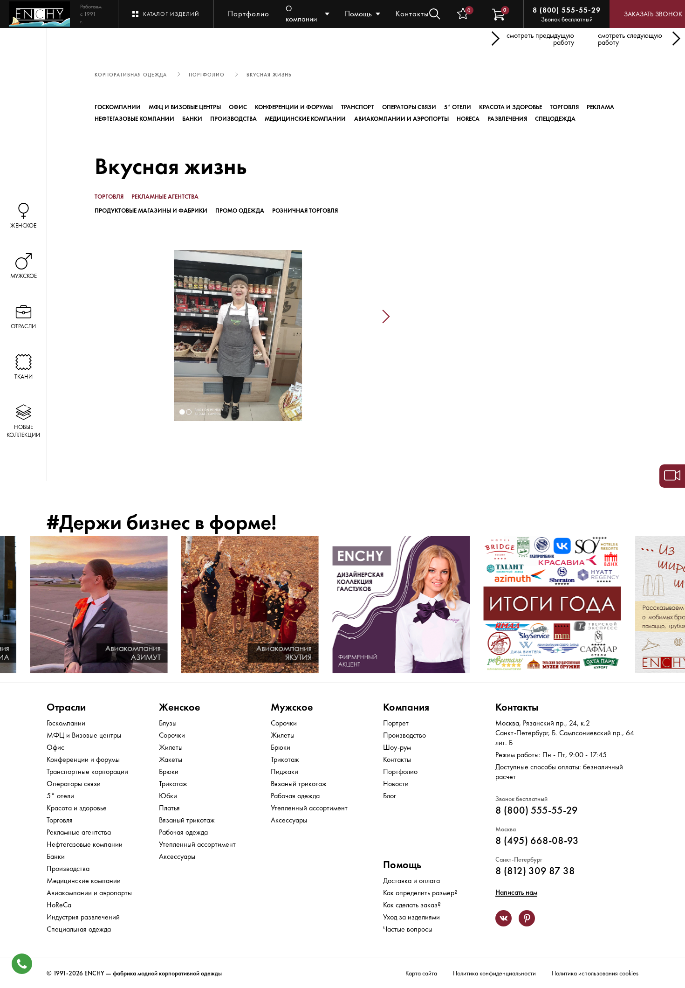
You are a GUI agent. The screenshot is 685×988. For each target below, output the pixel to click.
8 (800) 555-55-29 (567, 10)
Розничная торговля (305, 210)
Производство (404, 735)
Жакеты (170, 759)
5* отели (457, 107)
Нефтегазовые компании (134, 119)
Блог (389, 796)
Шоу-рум (397, 747)
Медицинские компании (305, 119)
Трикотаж (173, 783)
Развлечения (507, 119)
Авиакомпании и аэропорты (401, 119)
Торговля (564, 107)
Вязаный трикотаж (187, 820)
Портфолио (248, 13)
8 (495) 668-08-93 (537, 840)
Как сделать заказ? (412, 905)
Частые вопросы (407, 929)
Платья (169, 808)
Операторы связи (409, 107)
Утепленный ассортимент (197, 844)
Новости (396, 783)
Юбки (168, 796)
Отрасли (66, 707)
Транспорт (357, 107)
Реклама (600, 107)
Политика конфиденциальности (494, 973)
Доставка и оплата (411, 880)
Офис (238, 107)
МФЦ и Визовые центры (185, 107)
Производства (233, 119)
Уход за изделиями (411, 917)
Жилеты (171, 747)
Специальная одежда (79, 929)
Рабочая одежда (183, 832)
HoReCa (468, 119)
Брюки (168, 771)
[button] (89, 317)
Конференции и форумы (294, 107)
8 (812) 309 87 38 (535, 870)
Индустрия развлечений (83, 917)
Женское (179, 707)
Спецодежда (555, 119)
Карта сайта (421, 973)
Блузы (168, 723)
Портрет (396, 723)
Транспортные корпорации (87, 771)
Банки (192, 119)
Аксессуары (177, 856)
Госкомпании (118, 107)
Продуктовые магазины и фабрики (151, 210)
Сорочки (172, 735)
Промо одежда (239, 210)
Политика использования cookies (595, 973)
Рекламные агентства (165, 196)
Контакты (412, 13)
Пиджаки (284, 771)
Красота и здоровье (510, 107)
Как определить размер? (420, 893)
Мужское (292, 707)
